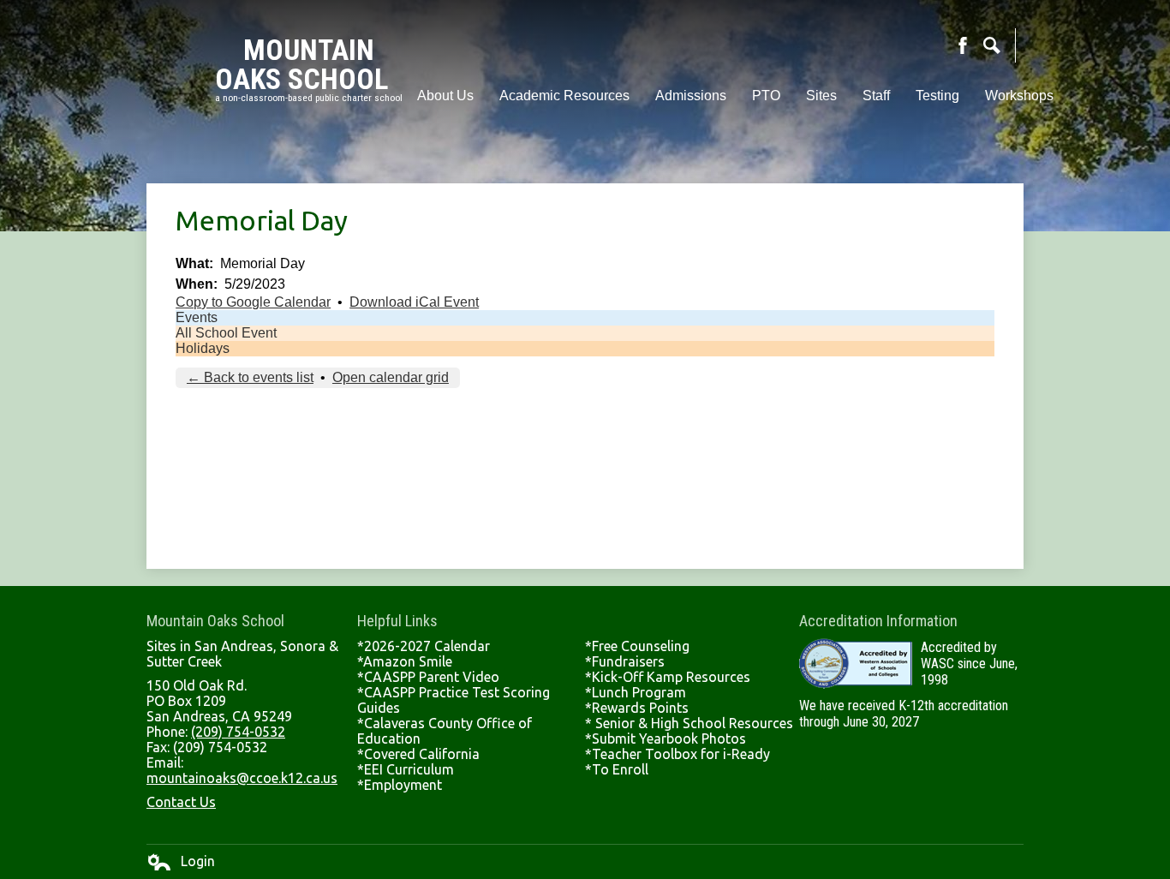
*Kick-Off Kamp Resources (667, 677)
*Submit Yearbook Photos (665, 738)
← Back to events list (250, 377)
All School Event (226, 333)
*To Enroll (616, 769)
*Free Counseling (637, 646)
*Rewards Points (637, 707)
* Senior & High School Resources (689, 723)
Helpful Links (397, 621)
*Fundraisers (625, 661)
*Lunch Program (635, 692)
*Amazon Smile (404, 661)
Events (197, 317)
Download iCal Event (414, 302)
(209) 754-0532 (238, 731)
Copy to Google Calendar (253, 302)
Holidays (203, 348)
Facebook (962, 45)
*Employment (399, 784)
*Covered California (418, 754)
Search (991, 45)
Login (180, 861)
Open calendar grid (390, 377)
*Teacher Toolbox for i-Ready (677, 754)
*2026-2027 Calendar (423, 646)
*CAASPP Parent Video (428, 677)
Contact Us (181, 802)
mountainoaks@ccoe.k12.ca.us (241, 778)
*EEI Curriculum (405, 769)
